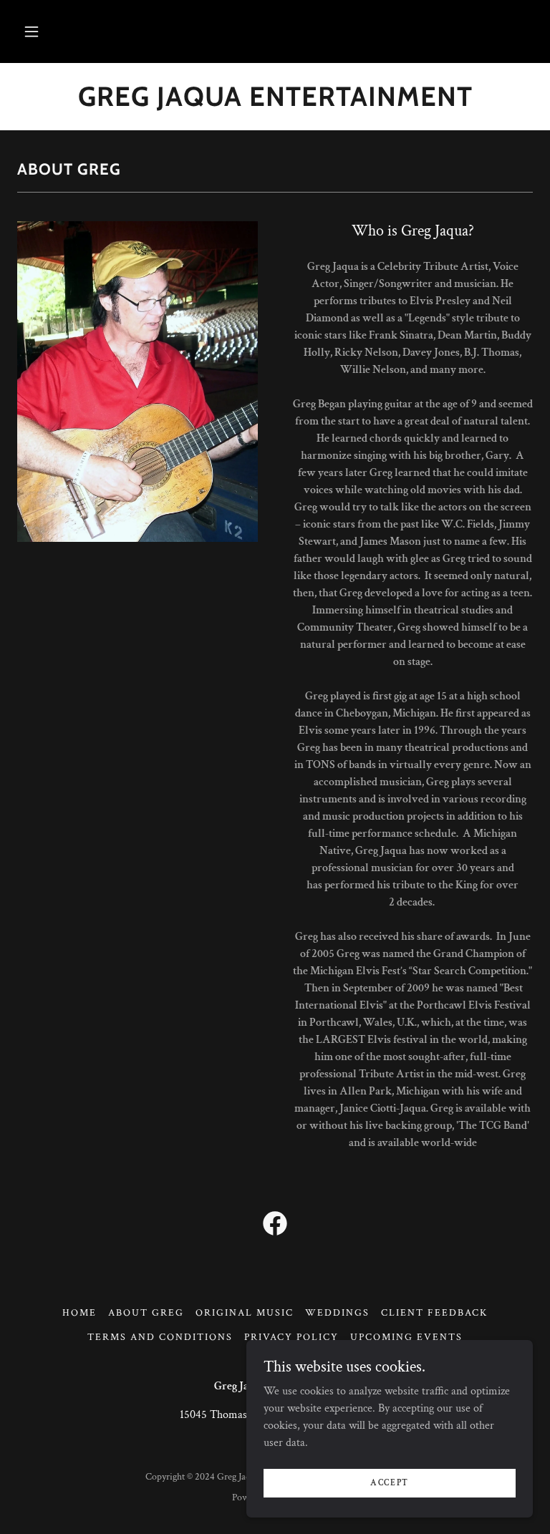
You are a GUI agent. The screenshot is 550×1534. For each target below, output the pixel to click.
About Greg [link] (146, 1312)
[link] (275, 1226)
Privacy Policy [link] (291, 1337)
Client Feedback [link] (434, 1312)
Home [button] (79, 1312)
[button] (31, 31)
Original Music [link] (245, 1312)
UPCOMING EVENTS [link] (406, 1337)
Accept (389, 1482)
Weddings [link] (337, 1312)
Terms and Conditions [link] (160, 1337)
